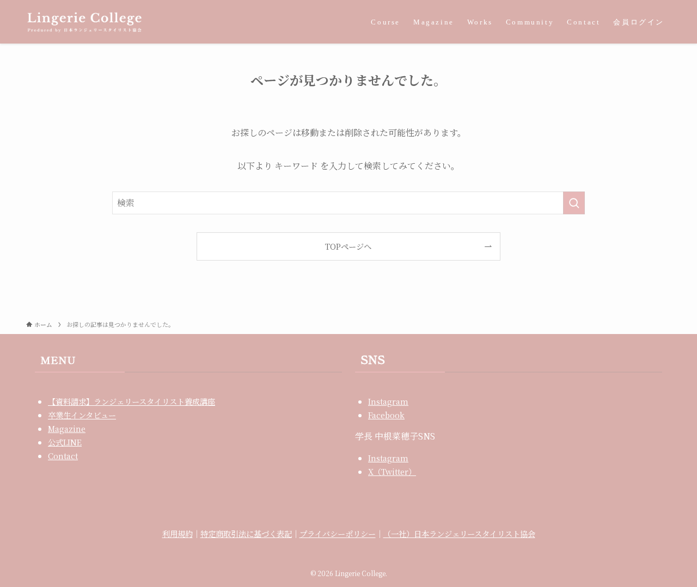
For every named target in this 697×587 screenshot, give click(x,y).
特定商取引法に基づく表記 (246, 533)
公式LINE (65, 442)
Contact (63, 455)
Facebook (386, 415)
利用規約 (177, 533)
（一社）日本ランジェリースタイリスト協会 (459, 533)
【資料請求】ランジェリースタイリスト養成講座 (131, 401)
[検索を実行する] (574, 202)
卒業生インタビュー (82, 415)
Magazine (66, 428)
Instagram (388, 401)
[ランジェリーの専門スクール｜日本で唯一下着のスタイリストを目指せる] (84, 22)
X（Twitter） (392, 471)
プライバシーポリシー (337, 533)
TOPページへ (348, 246)
